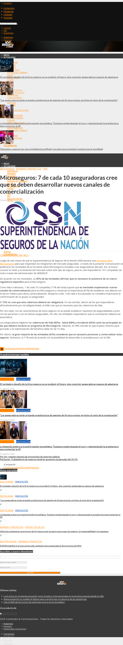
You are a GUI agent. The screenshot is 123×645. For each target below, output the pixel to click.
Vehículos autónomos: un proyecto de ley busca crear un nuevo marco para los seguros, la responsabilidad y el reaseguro (54, 531)
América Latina (15, 115)
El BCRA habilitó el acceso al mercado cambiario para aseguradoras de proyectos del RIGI (40, 546)
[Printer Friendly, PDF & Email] (2, 349)
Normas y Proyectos (28, 168)
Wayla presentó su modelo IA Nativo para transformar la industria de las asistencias (45, 599)
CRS (5, 30)
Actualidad (9, 57)
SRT (9, 196)
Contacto (8, 3)
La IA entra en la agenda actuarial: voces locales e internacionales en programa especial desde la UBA (54, 596)
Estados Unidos (15, 118)
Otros (10, 80)
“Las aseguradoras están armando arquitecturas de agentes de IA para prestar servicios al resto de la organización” (59, 100)
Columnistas (10, 145)
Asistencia (12, 171)
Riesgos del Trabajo (17, 72)
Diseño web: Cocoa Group (15, 629)
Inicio (6, 55)
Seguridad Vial (14, 138)
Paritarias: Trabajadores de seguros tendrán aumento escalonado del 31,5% (39, 459)
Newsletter (9, 33)
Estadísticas (10, 257)
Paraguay (8, 40)
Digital (7, 252)
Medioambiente (15, 128)
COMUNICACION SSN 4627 (14, 255)
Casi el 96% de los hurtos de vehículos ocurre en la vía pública (34, 602)
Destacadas (7, 168)
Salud (10, 75)
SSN (45, 168)
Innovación (23, 379)
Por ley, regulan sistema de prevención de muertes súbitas (30, 456)
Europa (11, 120)
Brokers (11, 173)
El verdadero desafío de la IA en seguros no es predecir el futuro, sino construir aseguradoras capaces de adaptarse (59, 77)
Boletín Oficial (15, 90)
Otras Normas (14, 97)
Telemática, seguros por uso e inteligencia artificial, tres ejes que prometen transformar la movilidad (51, 149)
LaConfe (7, 28)
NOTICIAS (11, 103)
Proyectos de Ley (15, 92)
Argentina (8, 37)
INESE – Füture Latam (17, 110)
